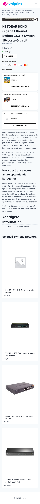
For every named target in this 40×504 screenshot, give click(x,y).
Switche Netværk (7, 43)
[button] (35, 20)
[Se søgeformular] (31, 4)
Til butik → (9, 56)
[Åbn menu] (36, 3)
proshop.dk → (20, 125)
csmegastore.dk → (20, 87)
